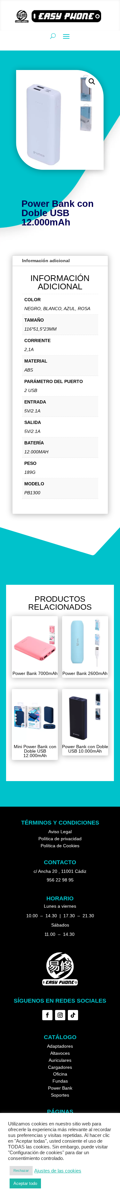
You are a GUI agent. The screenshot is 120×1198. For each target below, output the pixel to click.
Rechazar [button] (21, 1170)
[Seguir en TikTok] (73, 1015)
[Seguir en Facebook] (47, 1015)
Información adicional (46, 260)
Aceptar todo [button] (25, 1183)
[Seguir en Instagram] (60, 1015)
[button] (92, 81)
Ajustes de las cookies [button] (57, 1170)
